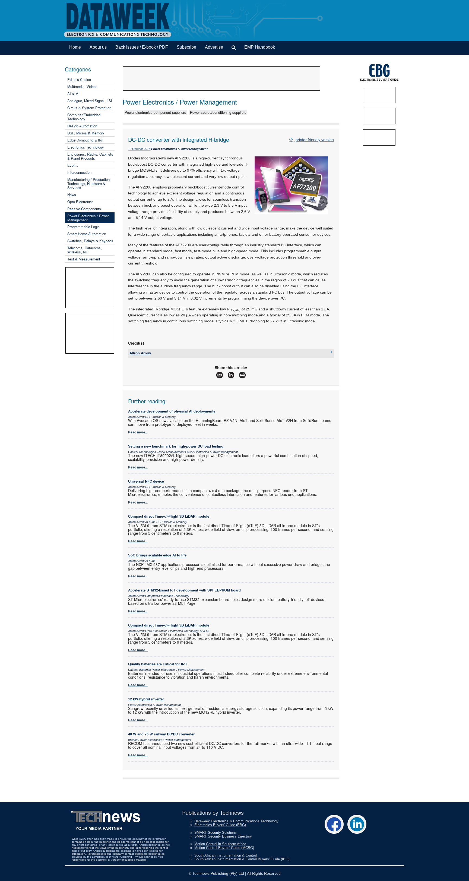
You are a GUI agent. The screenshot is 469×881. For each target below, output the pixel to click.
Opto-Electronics (80, 201)
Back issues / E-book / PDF (141, 47)
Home (75, 47)
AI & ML (73, 93)
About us (98, 47)
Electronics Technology (85, 147)
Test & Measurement (83, 259)
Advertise (214, 47)
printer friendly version (314, 139)
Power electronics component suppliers (155, 112)
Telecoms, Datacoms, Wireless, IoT (84, 249)
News (71, 194)
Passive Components (84, 208)
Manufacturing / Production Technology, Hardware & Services (88, 183)
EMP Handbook (259, 47)
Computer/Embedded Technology (83, 116)
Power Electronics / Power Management (88, 217)
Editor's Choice (79, 79)
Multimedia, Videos (82, 86)
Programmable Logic (83, 226)
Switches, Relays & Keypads (90, 240)
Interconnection (79, 172)
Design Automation (82, 125)
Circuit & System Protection (89, 107)
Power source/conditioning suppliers (218, 112)
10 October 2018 (139, 148)
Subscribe (186, 47)
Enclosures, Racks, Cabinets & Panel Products (90, 156)
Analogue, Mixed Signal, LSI (89, 100)
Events (72, 165)
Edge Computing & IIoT (85, 140)
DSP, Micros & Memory (85, 133)
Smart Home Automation (86, 233)
